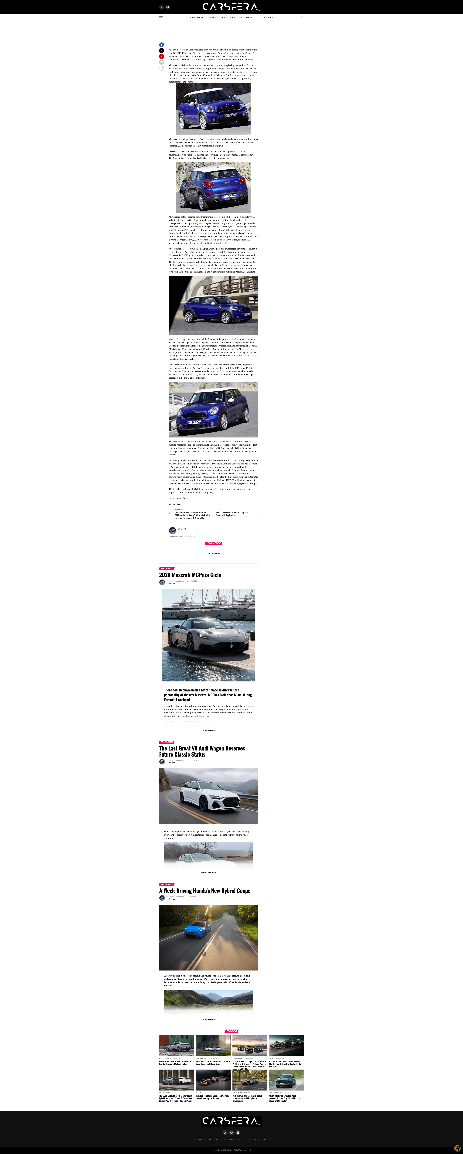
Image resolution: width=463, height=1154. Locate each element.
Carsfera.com (196, 17)
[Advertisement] (231, 30)
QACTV (249, 17)
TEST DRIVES (212, 17)
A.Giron (182, 529)
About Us (268, 17)
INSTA (258, 17)
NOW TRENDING (228, 17)
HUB (240, 17)
